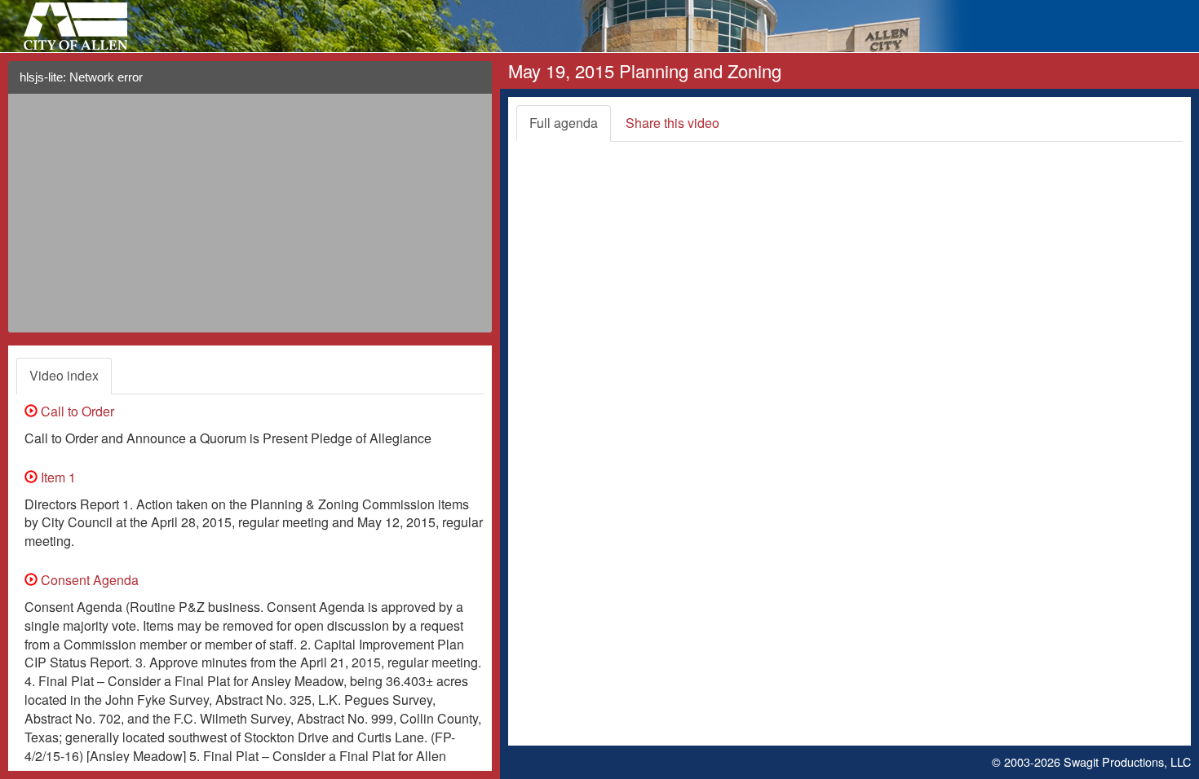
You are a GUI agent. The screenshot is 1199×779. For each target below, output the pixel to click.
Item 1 (57, 477)
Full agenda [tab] (563, 122)
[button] (473, 83)
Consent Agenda (88, 579)
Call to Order (76, 411)
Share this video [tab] (672, 122)
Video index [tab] (64, 375)
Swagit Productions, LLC (1127, 761)
